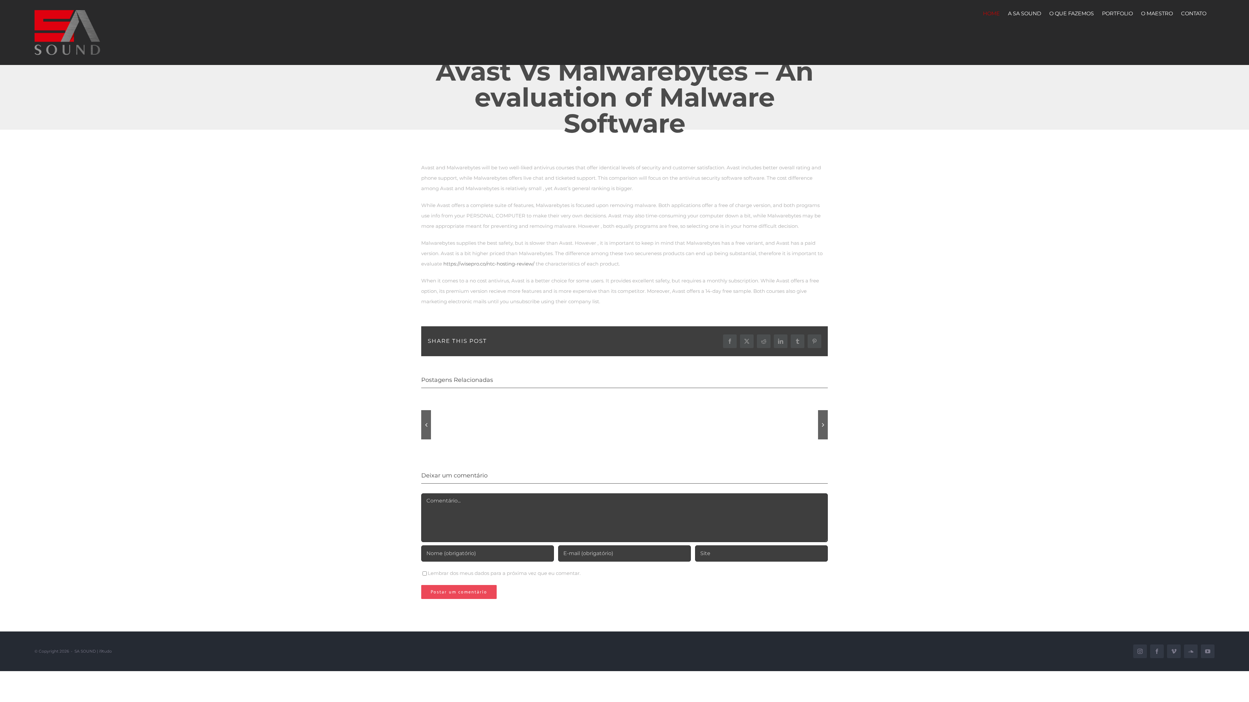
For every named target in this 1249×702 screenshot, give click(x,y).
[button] (426, 424)
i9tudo (105, 651)
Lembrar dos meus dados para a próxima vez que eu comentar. (504, 573)
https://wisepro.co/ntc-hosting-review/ (488, 264)
